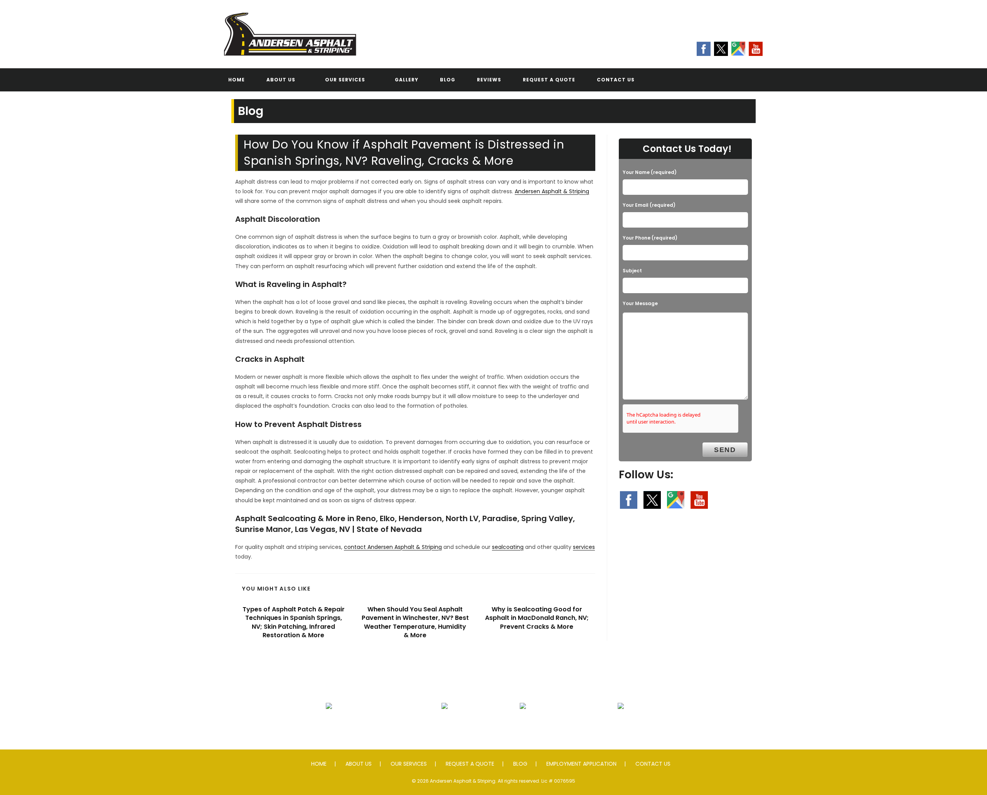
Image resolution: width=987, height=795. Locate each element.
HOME (319, 764)
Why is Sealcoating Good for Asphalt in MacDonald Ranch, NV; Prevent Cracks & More (537, 618)
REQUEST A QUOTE (470, 764)
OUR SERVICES (409, 764)
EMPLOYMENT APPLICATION (581, 764)
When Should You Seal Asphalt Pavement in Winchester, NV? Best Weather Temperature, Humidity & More (415, 622)
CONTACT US (652, 764)
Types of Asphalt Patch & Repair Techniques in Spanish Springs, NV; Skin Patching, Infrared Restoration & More (294, 622)
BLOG (520, 764)
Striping (522, 724)
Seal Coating (444, 724)
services (584, 547)
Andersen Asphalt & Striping (552, 191)
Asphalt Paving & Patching (329, 724)
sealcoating (508, 547)
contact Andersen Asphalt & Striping (393, 547)
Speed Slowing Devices (620, 724)
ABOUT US (358, 764)
